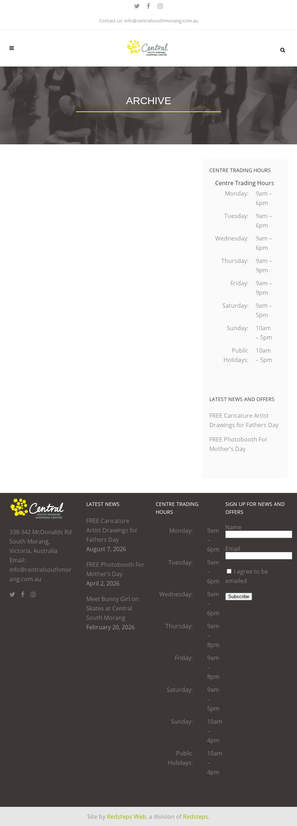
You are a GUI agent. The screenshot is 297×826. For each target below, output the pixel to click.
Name (233, 527)
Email (232, 549)
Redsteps (195, 817)
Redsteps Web (126, 817)
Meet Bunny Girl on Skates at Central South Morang (112, 608)
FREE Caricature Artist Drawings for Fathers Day (112, 530)
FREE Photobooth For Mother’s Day (115, 569)
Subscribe (238, 596)
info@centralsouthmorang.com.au (161, 20)
